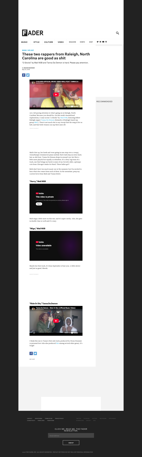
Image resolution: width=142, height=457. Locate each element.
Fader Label (41, 420)
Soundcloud (80, 420)
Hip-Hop (31, 50)
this (57, 343)
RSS (94, 420)
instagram (106, 41)
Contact (29, 418)
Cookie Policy (31, 420)
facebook (100, 41)
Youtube (94, 418)
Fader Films (50, 420)
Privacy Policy (59, 418)
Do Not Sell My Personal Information (79, 452)
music (24, 50)
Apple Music (112, 418)
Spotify (88, 420)
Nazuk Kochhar (29, 68)
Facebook (86, 418)
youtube (103, 41)
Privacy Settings (59, 452)
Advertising (38, 418)
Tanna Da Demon (47, 120)
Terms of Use (48, 418)
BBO (36, 122)
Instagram (103, 418)
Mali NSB (63, 118)
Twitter (98, 41)
